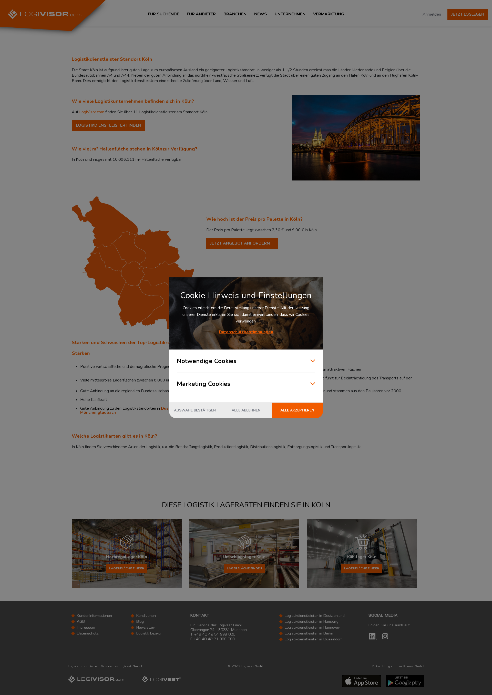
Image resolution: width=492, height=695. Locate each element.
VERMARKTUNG (328, 14)
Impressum (86, 628)
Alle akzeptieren (297, 410)
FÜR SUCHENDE (163, 14)
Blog (140, 622)
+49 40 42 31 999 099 (214, 639)
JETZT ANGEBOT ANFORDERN (240, 243)
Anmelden (432, 14)
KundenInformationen (94, 616)
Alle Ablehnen (246, 410)
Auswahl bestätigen (195, 410)
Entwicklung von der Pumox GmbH (398, 666)
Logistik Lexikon (149, 634)
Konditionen (146, 616)
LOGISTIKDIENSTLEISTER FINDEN (108, 125)
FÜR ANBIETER (201, 14)
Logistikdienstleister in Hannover (312, 628)
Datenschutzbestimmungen (246, 332)
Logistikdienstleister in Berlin (309, 634)
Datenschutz (88, 634)
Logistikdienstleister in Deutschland (315, 616)
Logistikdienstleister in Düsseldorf (313, 639)
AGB (81, 622)
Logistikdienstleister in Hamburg (312, 622)
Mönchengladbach (98, 412)
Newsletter (145, 628)
